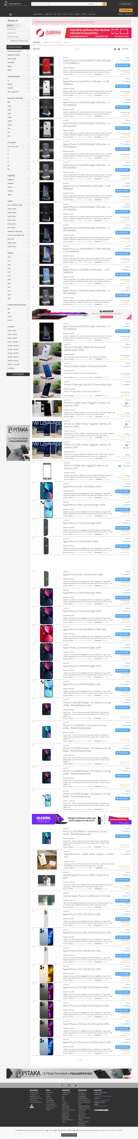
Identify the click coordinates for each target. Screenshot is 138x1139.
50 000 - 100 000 (13, 342)
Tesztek (48, 1096)
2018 (9, 276)
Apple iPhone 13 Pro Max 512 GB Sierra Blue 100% (87, 1042)
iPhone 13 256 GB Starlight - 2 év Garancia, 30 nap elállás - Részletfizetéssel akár (87, 795)
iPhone (65, 14)
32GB (9, 110)
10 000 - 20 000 (12, 334)
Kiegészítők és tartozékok (66, 1093)
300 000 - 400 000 (13, 357)
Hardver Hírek (50, 1102)
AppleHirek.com (34, 1096)
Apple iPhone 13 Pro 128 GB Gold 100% (82, 914)
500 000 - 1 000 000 (13, 365)
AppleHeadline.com (36, 1098)
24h (9, 309)
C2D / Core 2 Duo (13, 147)
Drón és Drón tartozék (68, 1110)
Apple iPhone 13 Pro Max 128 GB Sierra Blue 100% (87, 932)
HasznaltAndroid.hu (36, 1102)
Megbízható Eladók (84, 1106)
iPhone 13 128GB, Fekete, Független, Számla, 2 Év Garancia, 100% (87, 425)
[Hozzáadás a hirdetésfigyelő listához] (122, 60)
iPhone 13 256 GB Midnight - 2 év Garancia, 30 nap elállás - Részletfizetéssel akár (87, 704)
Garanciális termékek (14, 51)
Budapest (65, 74)
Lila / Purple (11, 228)
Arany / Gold (12, 220)
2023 (9, 295)
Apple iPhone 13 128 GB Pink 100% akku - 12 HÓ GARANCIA (86, 83)
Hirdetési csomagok (84, 1108)
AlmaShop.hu (34, 1094)
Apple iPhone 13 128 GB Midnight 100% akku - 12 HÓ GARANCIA (86, 104)
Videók (48, 1094)
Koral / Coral (12, 247)
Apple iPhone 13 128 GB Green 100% (80, 541)
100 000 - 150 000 (13, 346)
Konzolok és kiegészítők (65, 1113)
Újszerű (10, 84)
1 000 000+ (11, 368)
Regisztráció (129, 14)
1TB (9, 129)
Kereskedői (11, 62)
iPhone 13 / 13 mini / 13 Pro (19, 41)
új (8, 80)
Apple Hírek (92, 14)
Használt (10, 88)
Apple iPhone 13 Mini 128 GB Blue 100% (82, 486)
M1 (8, 165)
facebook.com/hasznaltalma (102, 1096)
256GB (10, 121)
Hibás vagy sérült (13, 92)
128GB (10, 117)
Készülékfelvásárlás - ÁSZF (84, 1103)
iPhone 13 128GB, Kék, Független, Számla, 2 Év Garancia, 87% (86, 467)
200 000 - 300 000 (13, 353)
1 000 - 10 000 (12, 331)
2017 (9, 272)
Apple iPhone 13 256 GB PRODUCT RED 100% (84, 629)
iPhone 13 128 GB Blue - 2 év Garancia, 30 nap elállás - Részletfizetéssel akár (85, 727)
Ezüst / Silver (12, 216)
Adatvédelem (82, 1096)
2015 (9, 265)
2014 (9, 261)
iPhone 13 (91, 4)
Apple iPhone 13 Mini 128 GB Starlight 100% (84, 505)
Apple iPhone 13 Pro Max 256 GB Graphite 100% (86, 987)
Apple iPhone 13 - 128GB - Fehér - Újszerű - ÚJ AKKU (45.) (89, 855)
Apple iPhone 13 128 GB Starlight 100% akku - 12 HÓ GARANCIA (86, 125)
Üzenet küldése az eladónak (80, 74)
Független (11, 180)
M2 (8, 169)
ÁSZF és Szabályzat (84, 1100)
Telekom (10, 191)
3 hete (10, 320)
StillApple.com (34, 1092)
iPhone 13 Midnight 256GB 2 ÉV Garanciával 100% (88, 384)
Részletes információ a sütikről (111, 1130)
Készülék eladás (126, 4)
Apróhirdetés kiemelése (82, 1111)
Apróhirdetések (37, 14)
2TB (9, 132)
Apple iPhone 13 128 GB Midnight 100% (82, 523)
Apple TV (77, 14)
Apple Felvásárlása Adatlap (84, 1119)
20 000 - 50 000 (12, 338)
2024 (9, 298)
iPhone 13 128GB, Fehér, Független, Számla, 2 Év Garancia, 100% (87, 404)
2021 (9, 287)
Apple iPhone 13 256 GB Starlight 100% (82, 684)
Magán (10, 66)
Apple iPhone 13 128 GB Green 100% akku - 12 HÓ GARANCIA (87, 187)
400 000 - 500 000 (13, 361)
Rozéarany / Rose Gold (15, 231)
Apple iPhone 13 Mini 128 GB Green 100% (83, 574)
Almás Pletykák (50, 1104)
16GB (9, 106)
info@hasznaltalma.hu (101, 1106)
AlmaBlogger (50, 1100)
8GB (9, 102)
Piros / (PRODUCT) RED (15, 205)
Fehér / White (12, 209)
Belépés (120, 14)
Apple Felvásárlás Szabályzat (83, 1123)
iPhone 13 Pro (11, 29)
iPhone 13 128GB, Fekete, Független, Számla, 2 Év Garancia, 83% (87, 446)
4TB (9, 136)
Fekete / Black (12, 213)
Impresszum (82, 1092)
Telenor (10, 187)
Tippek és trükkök (51, 1106)
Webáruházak (12, 59)
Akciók (84, 14)
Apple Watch (66, 1106)
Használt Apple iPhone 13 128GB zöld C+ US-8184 (87, 896)
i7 (8, 158)
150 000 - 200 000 (13, 349)
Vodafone (11, 183)
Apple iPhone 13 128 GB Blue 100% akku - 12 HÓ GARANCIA (86, 271)
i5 (8, 154)
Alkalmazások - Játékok (50, 1109)
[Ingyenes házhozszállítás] (126, 403)
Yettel (9, 195)
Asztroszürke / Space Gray (16, 235)
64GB (9, 114)
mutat (92, 74)
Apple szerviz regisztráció (82, 1115)
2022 (9, 291)
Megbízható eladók (14, 55)
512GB (10, 125)
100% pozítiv (105, 74)
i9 (8, 162)
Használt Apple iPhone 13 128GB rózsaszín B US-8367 (86, 876)
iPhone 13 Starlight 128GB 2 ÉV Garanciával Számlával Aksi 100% (84, 349)
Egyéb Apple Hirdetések (66, 1117)
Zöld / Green (12, 224)
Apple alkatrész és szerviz (67, 1121)
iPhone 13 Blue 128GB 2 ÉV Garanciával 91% (85, 366)
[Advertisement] (84, 562)
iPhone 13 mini (11, 33)
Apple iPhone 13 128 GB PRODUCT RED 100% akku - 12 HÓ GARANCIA (88, 62)
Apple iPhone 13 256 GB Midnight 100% (82, 593)
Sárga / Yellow (12, 243)
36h (9, 313)
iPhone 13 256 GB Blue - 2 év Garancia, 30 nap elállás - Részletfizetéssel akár (85, 833)
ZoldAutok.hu (34, 1100)
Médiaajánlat (82, 1094)
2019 (9, 280)
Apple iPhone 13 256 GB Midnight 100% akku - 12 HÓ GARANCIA (86, 146)
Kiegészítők (48, 14)
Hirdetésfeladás (126, 10)
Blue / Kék (11, 239)
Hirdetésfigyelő (18, 374)
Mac (55, 14)
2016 (9, 268)
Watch (71, 14)
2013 (9, 257)
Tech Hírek (49, 1098)
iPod (63, 1100)
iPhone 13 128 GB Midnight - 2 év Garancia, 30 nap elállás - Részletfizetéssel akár (87, 749)
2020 (9, 283)
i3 (8, 150)
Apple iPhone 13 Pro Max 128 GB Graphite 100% (86, 1006)
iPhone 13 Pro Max (13, 37)
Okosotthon (65, 1108)
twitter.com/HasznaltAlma (102, 1100)
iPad (59, 14)
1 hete (10, 316)
